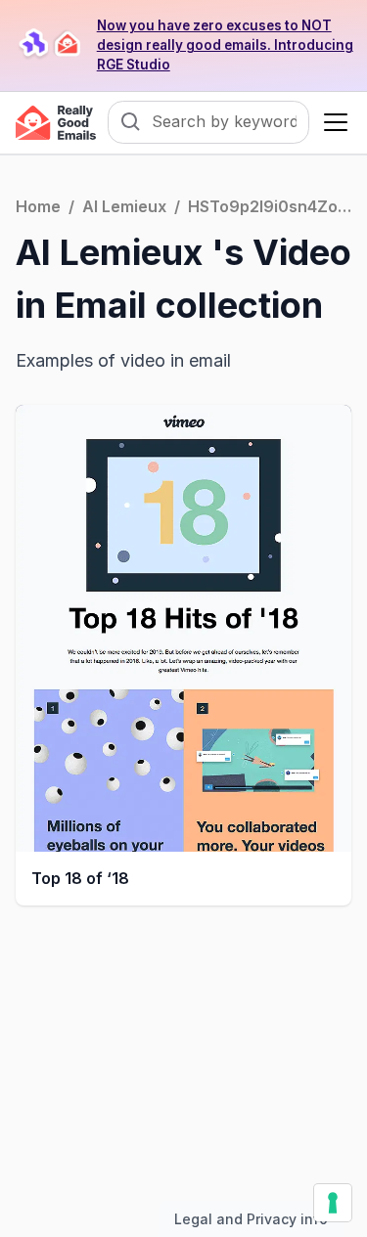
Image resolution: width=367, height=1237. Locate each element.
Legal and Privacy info (251, 1219)
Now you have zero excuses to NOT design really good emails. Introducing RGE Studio (225, 45)
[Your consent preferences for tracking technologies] (332, 1202)
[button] (331, 122)
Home (38, 206)
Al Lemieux (124, 206)
